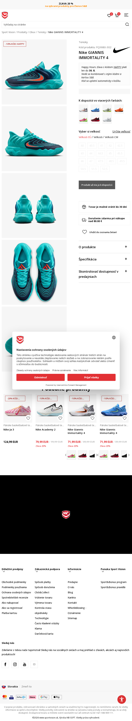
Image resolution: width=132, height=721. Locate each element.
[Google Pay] (44, 697)
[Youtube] (24, 664)
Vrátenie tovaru (43, 597)
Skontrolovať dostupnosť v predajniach (98, 274)
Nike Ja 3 (8, 429)
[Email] (34, 664)
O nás (71, 587)
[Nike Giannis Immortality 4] (82, 408)
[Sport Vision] (5, 15)
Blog (70, 592)
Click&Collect (42, 592)
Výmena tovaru (43, 602)
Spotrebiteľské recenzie (15, 597)
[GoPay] (21, 697)
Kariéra (72, 597)
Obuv (32, 32)
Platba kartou (9, 613)
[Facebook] (5, 664)
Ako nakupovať (10, 602)
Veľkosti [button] (98, 137)
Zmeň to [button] (26, 686)
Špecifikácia (88, 259)
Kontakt (72, 602)
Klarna (38, 628)
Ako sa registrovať (12, 607)
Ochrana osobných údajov (16, 592)
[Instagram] (15, 664)
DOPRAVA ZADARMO (66, 3)
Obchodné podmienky (14, 582)
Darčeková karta (44, 633)
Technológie (42, 618)
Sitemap (72, 618)
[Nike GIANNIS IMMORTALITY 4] (71, 455)
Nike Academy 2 (46, 429)
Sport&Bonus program (113, 582)
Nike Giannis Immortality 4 (76, 431)
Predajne (73, 582)
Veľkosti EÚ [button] (85, 137)
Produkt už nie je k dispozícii (96, 184)
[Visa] (11, 697)
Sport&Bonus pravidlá (113, 587)
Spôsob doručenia (45, 587)
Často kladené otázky (47, 623)
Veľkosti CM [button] (111, 137)
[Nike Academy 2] (50, 408)
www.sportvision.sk (48, 717)
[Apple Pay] (57, 697)
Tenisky (41, 32)
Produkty (22, 32)
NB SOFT (71, 717)
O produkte (87, 247)
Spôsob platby (43, 582)
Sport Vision (8, 32)
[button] (66, 24)
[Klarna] (32, 697)
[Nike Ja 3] (17, 408)
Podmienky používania (14, 587)
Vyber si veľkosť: (89, 131)
